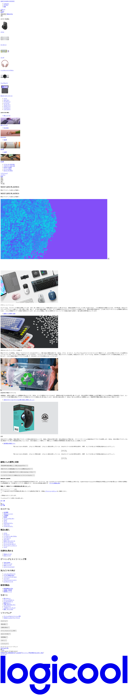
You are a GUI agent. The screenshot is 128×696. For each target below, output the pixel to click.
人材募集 (6, 515)
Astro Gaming (7, 562)
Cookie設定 (18, 652)
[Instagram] (1, 501)
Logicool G (6, 3)
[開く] (4, 184)
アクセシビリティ (8, 526)
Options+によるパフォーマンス (12, 617)
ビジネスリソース (8, 581)
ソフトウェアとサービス (10, 577)
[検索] (2, 178)
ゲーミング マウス (8, 542)
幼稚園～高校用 (8, 590)
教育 (5, 6)
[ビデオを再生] (108, 258)
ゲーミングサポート (9, 600)
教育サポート (7, 603)
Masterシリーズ (7, 554)
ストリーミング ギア (9, 567)
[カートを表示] (2, 183)
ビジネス (6, 5)
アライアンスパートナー (10, 580)
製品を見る (3, 14)
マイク (5, 547)
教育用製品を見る (8, 588)
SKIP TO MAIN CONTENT (8, 1)
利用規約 (3, 652)
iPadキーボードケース (9, 541)
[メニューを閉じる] (2, 16)
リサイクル (6, 524)
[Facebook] (4, 501)
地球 (2, 176)
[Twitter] (3, 501)
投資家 (5, 517)
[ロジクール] (2, 12)
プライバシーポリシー (51, 491)
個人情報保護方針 (10, 652)
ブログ (5, 520)
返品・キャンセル (8, 609)
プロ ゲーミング (8, 563)
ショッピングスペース (9, 573)
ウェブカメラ (7, 537)
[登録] (16, 489)
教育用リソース (8, 591)
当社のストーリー (8, 514)
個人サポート (7, 598)
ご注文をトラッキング (9, 607)
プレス (5, 521)
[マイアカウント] (2, 182)
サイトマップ (25, 652)
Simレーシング (7, 565)
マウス (5, 533)
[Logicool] (2, 648)
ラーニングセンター (9, 518)
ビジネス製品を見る (9, 575)
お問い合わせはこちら (9, 604)
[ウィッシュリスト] (2, 180)
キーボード (6, 534)
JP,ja (3, 11)
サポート (3, 9)
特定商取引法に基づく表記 (36, 652)
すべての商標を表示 (54, 483)
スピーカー (6, 539)
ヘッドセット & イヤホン (10, 536)
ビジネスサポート (8, 601)
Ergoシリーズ (7, 555)
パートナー (6, 578)
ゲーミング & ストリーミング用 (12, 616)
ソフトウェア (4, 173)
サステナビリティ (8, 523)
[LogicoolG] (6, 648)
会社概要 (6, 512)
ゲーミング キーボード (10, 544)
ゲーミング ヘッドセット (10, 545)
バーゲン (3, 175)
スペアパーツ (7, 606)
